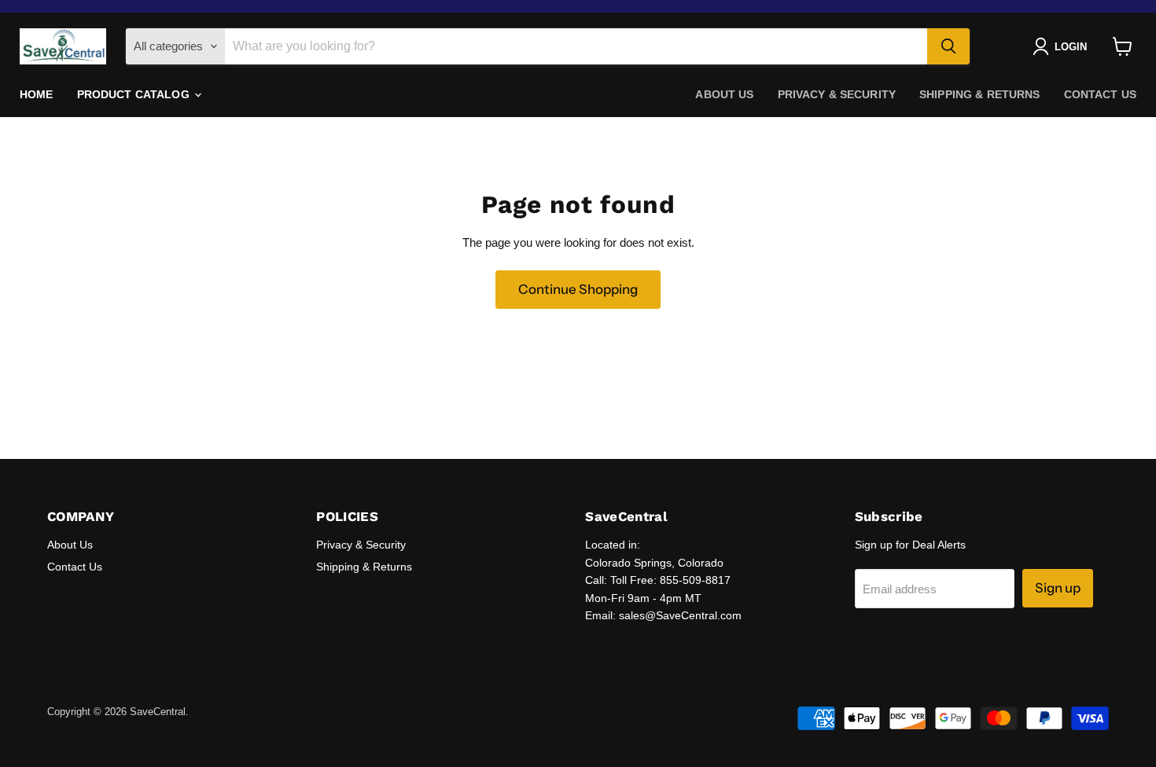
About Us (724, 94)
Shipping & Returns (979, 94)
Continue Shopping (578, 289)
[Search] (948, 46)
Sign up (1058, 588)
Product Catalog (135, 94)
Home (36, 94)
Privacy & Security (837, 94)
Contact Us (1100, 94)
